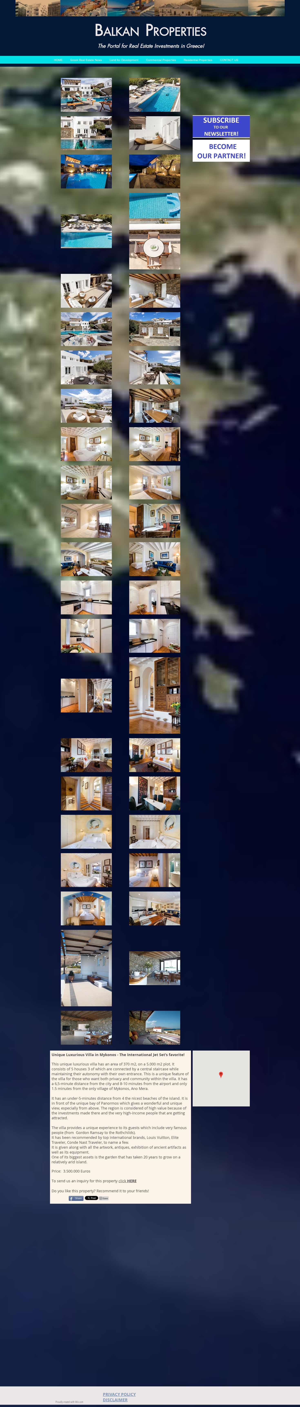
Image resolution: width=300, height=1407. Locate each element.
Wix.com (79, 1402)
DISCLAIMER (115, 1400)
